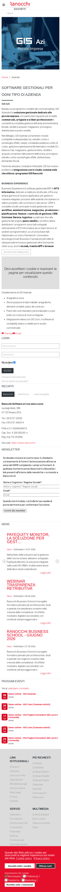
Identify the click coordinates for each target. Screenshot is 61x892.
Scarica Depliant (41, 814)
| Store (10, 13)
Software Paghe (41, 780)
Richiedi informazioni (16, 252)
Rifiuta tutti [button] (45, 866)
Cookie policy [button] (24, 858)
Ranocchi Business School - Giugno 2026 (27, 635)
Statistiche (14, 880)
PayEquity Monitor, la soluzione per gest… (28, 538)
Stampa (9, 333)
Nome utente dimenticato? (15, 381)
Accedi (7, 370)
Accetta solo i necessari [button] (19, 884)
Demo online (39, 818)
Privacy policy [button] (42, 858)
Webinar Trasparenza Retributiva (21, 585)
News (9, 549)
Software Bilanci (41, 771)
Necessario (14, 876)
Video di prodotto (41, 823)
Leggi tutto (45, 572)
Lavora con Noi (18, 775)
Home (5, 77)
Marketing (30, 880)
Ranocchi (8, 394)
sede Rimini (23, 394)
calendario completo (18, 688)
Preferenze (32, 876)
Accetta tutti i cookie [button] (19, 866)
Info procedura (17, 788)
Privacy (13, 796)
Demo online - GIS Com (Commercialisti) (29, 704)
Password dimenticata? (14, 377)
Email (18, 333)
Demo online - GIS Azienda (22, 694)
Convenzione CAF (19, 823)
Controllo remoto (18, 844)
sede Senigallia (41, 394)
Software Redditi (41, 776)
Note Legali (15, 792)
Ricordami (7, 362)
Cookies (14, 801)
